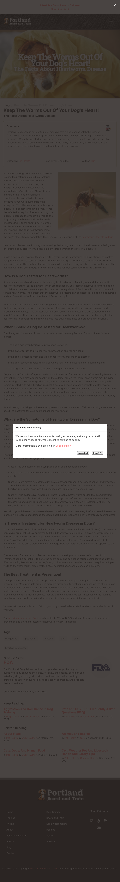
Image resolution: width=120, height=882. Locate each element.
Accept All (83, 453)
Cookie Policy (63, 445)
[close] (114, 5)
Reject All (97, 453)
